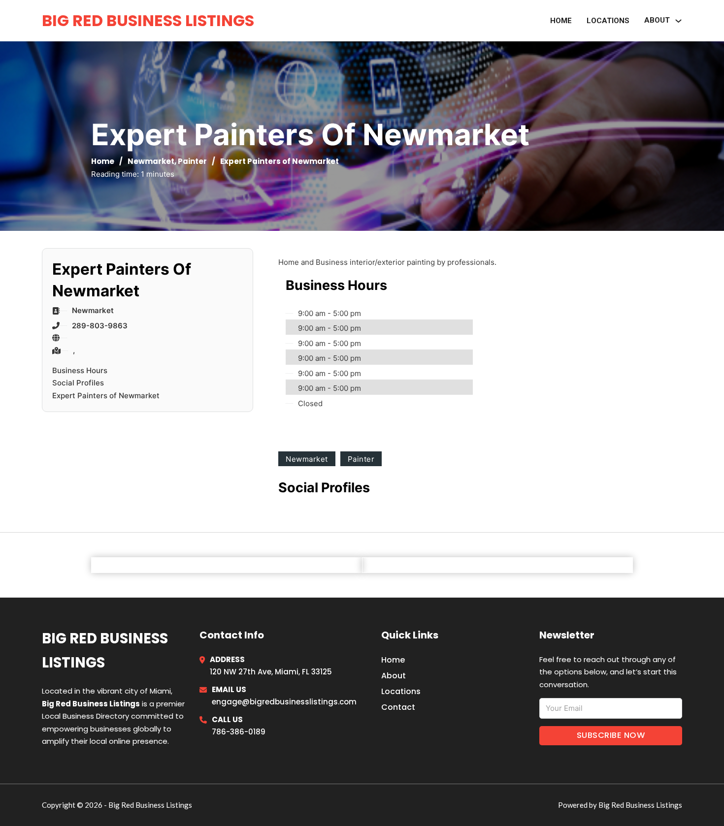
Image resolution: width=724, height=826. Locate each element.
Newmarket (151, 161)
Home (561, 20)
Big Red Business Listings (148, 20)
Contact (398, 707)
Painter (192, 161)
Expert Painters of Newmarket (106, 395)
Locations (608, 20)
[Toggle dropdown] (678, 21)
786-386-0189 (238, 732)
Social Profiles (78, 382)
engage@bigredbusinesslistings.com (284, 702)
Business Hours (79, 370)
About (393, 675)
